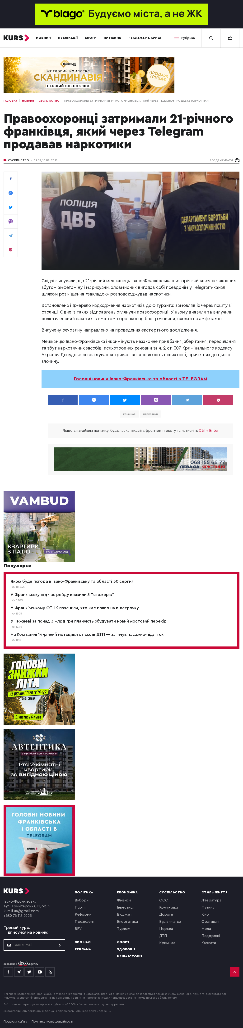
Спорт (123, 942)
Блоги (91, 38)
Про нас (83, 942)
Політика (84, 892)
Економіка (127, 892)
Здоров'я (126, 949)
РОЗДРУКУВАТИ (221, 160)
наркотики (150, 414)
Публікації (68, 38)
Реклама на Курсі (144, 38)
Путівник (112, 38)
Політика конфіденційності (52, 1021)
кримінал (129, 414)
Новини (43, 38)
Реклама (83, 949)
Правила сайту (15, 1021)
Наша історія (129, 956)
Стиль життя (214, 892)
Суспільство (18, 160)
